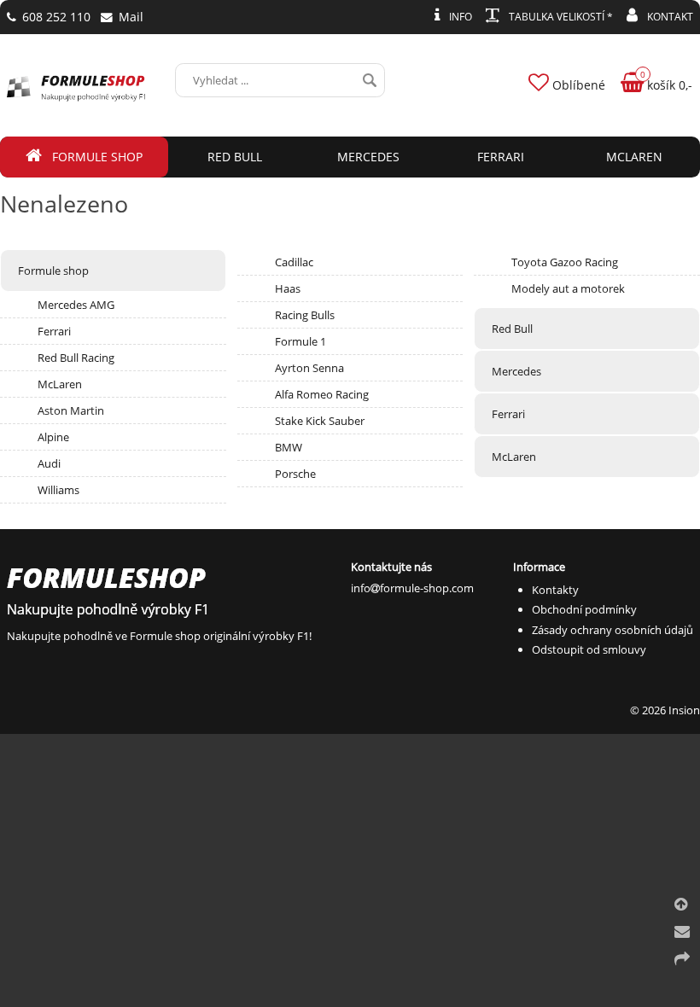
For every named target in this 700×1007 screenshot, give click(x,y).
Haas (287, 288)
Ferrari (54, 331)
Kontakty (555, 589)
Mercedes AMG (76, 304)
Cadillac (294, 262)
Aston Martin (71, 410)
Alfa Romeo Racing (322, 394)
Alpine (53, 437)
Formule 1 (300, 341)
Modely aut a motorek (568, 288)
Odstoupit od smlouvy (589, 649)
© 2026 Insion (665, 710)
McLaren (60, 384)
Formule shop (53, 270)
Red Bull (512, 328)
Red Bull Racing (76, 357)
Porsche (295, 473)
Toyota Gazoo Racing (564, 262)
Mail (129, 17)
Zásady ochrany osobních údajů (612, 629)
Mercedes (516, 371)
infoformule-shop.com (412, 588)
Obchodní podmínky (584, 609)
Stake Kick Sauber (320, 420)
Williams (58, 490)
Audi (49, 463)
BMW (288, 447)
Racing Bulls (305, 315)
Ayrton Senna (309, 367)
